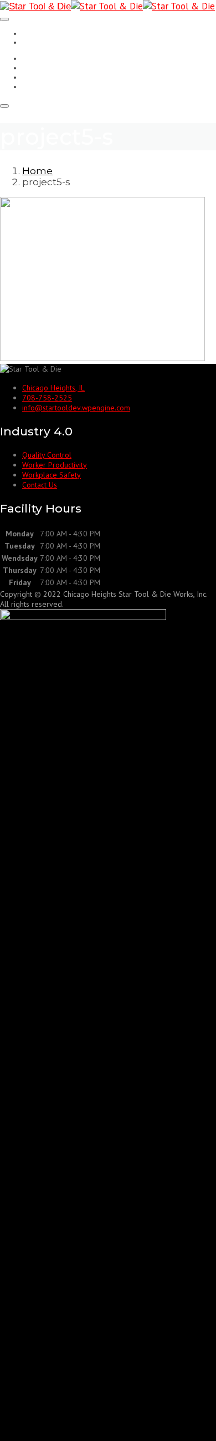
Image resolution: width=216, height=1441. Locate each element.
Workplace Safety (55, 77)
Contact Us (42, 86)
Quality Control (49, 58)
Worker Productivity (59, 67)
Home (37, 170)
